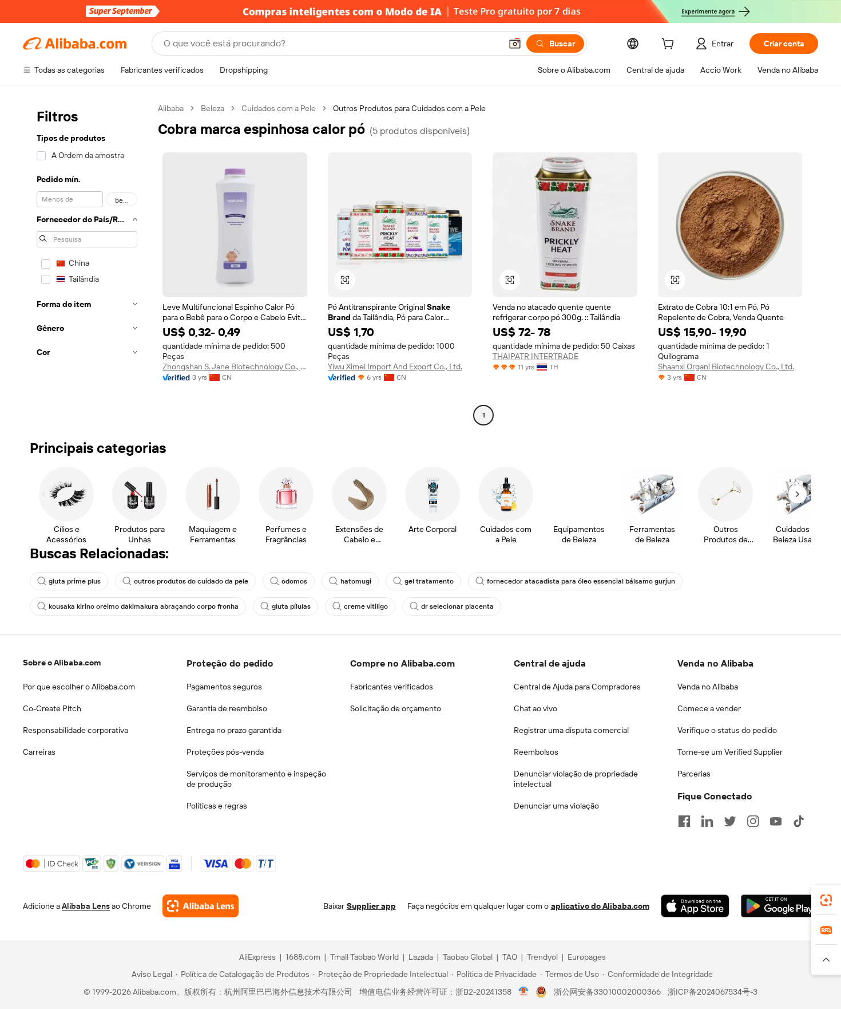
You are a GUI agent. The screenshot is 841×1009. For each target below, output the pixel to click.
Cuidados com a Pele (278, 108)
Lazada (420, 956)
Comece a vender (709, 708)
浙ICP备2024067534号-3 (712, 991)
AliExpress (257, 956)
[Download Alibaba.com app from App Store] (695, 905)
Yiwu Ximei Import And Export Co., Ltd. (395, 366)
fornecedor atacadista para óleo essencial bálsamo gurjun (581, 581)
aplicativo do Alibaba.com (600, 906)
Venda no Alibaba (707, 686)
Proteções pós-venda (225, 751)
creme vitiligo (366, 606)
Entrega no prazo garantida (234, 730)
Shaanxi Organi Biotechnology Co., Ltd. (726, 366)
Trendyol (542, 956)
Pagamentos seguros (224, 686)
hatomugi (355, 581)
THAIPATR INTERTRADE (535, 356)
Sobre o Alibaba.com (62, 662)
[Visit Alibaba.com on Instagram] (753, 821)
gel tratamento (429, 581)
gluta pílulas (291, 606)
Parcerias (694, 773)
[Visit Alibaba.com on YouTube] (776, 821)
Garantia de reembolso (227, 708)
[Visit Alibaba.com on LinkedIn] (707, 821)
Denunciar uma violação (556, 805)
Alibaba (171, 108)
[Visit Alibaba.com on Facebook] (684, 821)
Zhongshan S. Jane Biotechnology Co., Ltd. (234, 366)
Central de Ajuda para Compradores (577, 686)
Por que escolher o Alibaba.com (79, 686)
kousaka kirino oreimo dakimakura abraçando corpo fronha (144, 606)
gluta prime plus (75, 581)
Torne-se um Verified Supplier (730, 751)
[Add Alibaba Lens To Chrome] (200, 905)
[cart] (670, 45)
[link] (826, 900)
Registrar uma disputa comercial (571, 730)
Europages (587, 956)
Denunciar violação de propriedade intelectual (576, 779)
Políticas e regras (217, 805)
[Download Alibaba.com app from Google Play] (779, 905)
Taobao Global (468, 956)
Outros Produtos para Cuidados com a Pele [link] (409, 108)
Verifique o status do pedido (727, 730)
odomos (294, 581)
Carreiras (39, 751)
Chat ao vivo (535, 708)
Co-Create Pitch (52, 708)
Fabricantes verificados (391, 686)
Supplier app (371, 906)
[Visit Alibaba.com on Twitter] (730, 821)
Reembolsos (536, 751)
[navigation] (87, 263)
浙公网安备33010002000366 (607, 991)
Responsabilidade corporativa (75, 730)
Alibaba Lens (86, 906)
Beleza (212, 108)
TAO (509, 956)
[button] (515, 43)
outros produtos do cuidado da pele (191, 581)
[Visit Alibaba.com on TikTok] (799, 821)
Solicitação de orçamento (395, 708)
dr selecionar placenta (457, 606)
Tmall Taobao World (364, 956)
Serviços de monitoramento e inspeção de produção (256, 779)
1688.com (302, 956)
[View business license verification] (523, 992)
